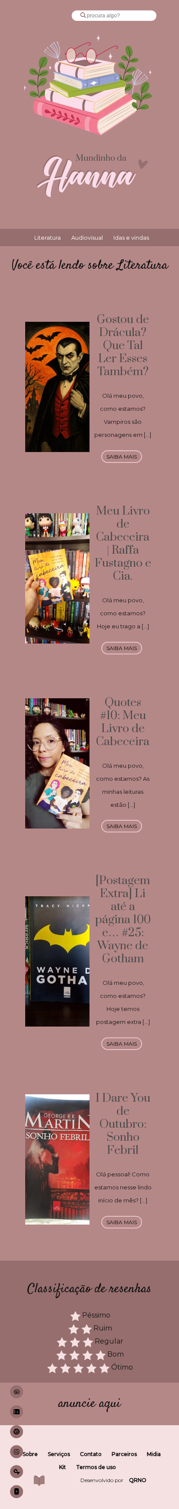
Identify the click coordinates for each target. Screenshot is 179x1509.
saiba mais (121, 456)
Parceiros (124, 1454)
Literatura (47, 237)
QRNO (137, 1480)
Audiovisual (87, 237)
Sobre (30, 1454)
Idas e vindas (131, 237)
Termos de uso (96, 1467)
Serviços (59, 1454)
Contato (91, 1454)
